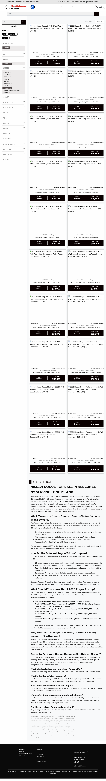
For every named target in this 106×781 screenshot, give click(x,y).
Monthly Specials (41, 761)
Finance (21, 757)
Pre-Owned (40, 754)
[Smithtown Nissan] (15, 7)
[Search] (96, 14)
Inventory (21, 751)
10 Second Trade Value (25, 753)
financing (72, 509)
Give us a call (82, 509)
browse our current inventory (67, 660)
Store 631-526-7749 (79, 757)
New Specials (40, 756)
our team (49, 506)
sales (49, 509)
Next (48, 481)
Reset (13, 26)
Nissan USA (22, 749)
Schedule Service (24, 755)
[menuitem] (13, 47)
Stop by (52, 660)
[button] (33, 7)
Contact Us (12, 771)
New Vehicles (40, 752)
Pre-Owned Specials (42, 759)
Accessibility (21, 771)
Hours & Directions (24, 760)
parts (62, 509)
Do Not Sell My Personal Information (58, 771)
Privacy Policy (32, 771)
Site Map (41, 771)
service (56, 509)
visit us (92, 509)
